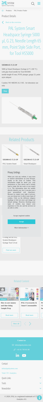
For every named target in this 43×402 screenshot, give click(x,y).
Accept (21, 221)
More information (20, 228)
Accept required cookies (21, 215)
